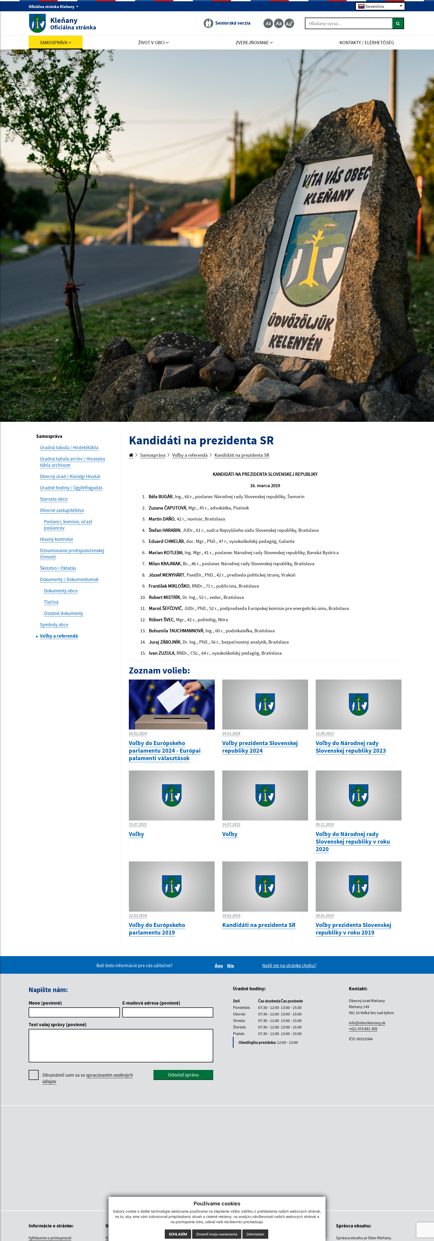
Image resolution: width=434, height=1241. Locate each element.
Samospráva (153, 455)
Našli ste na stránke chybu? (289, 965)
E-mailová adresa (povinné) (151, 1003)
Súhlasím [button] (178, 1234)
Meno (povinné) (45, 1003)
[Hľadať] (398, 23)
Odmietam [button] (255, 1234)
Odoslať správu (183, 1075)
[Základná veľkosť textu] (279, 23)
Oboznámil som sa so (87, 1078)
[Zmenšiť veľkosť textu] (268, 23)
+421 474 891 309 (363, 1028)
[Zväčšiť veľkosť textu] (289, 23)
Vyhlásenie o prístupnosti (50, 1237)
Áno (220, 966)
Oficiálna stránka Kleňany (52, 6)
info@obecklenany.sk (367, 1022)
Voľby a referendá (190, 455)
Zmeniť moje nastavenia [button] (216, 1234)
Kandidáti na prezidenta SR (241, 455)
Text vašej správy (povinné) (58, 1024)
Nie (231, 966)
